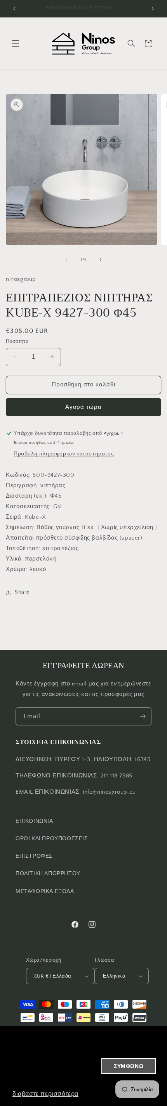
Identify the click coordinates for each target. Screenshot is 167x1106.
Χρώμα (16, 569)
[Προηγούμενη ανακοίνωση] (14, 8)
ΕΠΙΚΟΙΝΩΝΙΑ (34, 821)
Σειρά (13, 517)
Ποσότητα (17, 341)
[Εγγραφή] (142, 716)
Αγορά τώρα (83, 407)
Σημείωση (19, 527)
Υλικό (13, 559)
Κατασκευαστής (28, 506)
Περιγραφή (21, 485)
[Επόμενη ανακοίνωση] (152, 8)
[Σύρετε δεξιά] (100, 259)
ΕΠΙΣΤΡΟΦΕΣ (34, 856)
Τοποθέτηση (22, 548)
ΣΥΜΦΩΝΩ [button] (128, 1066)
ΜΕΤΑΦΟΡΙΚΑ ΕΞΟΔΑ (45, 891)
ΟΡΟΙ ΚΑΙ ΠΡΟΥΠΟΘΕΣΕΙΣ (52, 839)
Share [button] (22, 592)
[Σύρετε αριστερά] (66, 259)
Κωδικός (17, 475)
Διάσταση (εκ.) (26, 496)
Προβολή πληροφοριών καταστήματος (64, 454)
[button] (15, 43)
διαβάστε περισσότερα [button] (45, 1093)
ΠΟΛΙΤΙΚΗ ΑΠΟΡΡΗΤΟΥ (48, 874)
